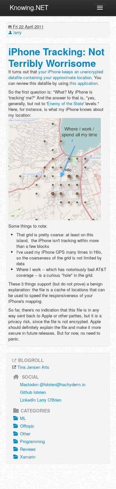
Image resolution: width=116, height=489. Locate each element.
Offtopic (27, 426)
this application (84, 83)
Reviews (28, 449)
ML (23, 418)
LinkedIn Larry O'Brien (40, 400)
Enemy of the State (65, 103)
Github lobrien (33, 392)
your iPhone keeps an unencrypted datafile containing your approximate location (55, 74)
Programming (32, 441)
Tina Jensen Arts (33, 367)
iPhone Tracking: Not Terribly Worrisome (56, 57)
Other (25, 433)
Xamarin (27, 457)
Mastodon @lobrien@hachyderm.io (52, 384)
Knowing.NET (29, 7)
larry (17, 32)
